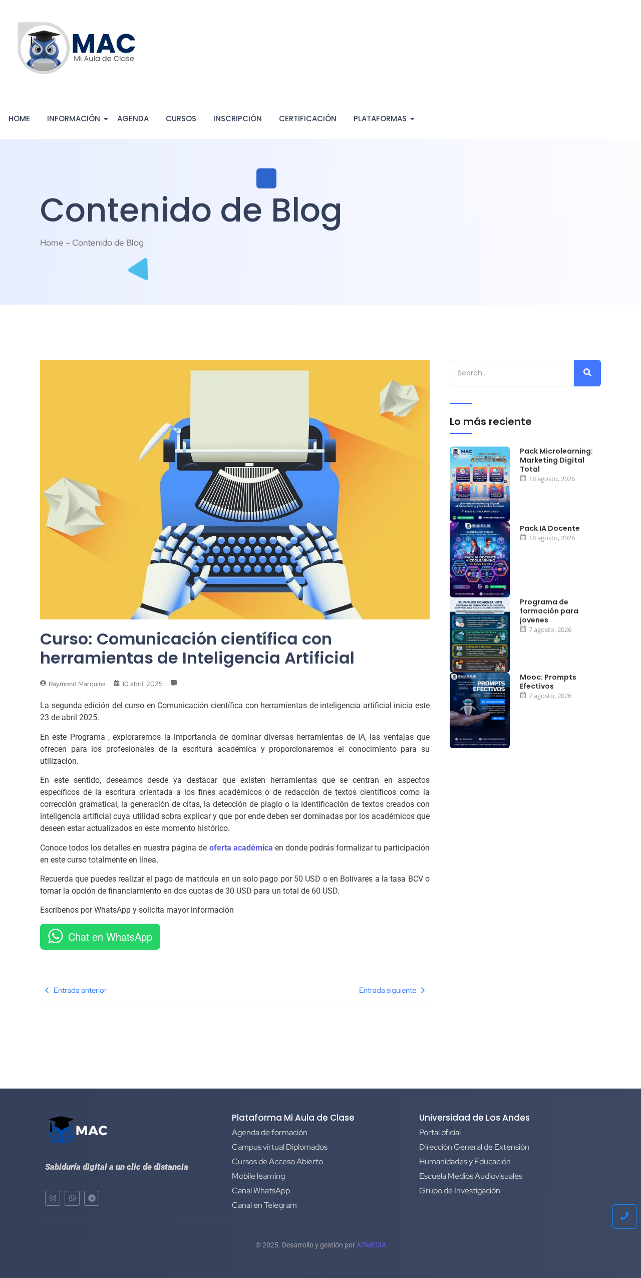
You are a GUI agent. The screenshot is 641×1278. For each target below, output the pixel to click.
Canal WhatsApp (261, 1190)
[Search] (587, 373)
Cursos (181, 118)
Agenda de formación (269, 1132)
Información (73, 118)
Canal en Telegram (264, 1205)
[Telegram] (91, 1198)
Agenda (133, 118)
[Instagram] (52, 1198)
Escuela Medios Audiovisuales (470, 1176)
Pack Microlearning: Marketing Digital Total (556, 460)
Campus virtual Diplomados (280, 1147)
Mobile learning (258, 1176)
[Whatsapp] (72, 1198)
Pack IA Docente (550, 528)
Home (19, 118)
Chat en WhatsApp (110, 936)
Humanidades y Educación (465, 1161)
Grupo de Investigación (459, 1190)
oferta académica (241, 848)
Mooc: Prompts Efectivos (548, 682)
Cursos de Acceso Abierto (277, 1161)
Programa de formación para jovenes (549, 611)
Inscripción (237, 118)
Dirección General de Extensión (474, 1147)
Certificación (308, 118)
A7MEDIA (371, 1245)
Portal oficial (440, 1132)
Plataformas (380, 118)
